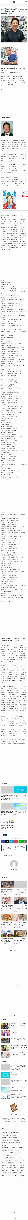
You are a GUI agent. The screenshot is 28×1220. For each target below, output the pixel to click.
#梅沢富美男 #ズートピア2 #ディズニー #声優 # (12, 1147)
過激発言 (3, 1175)
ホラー (3, 1162)
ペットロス (22, 1160)
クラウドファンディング (7, 1155)
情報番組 (4, 13)
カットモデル (17, 1152)
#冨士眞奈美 (17, 1140)
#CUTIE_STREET (5, 1132)
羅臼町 (9, 1172)
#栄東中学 (4, 1145)
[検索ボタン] (26, 2)
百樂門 (22, 1170)
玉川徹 (18, 1170)
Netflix (11, 1152)
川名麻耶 (3, 1167)
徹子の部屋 (9, 1167)
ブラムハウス (16, 1160)
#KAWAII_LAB (5, 1135)
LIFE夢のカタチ (5, 1152)
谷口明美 (20, 1172)
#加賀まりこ (4, 1142)
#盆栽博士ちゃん (5, 1150)
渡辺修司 (22, 1167)
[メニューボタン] (2, 2)
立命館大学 (4, 1172)
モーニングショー (10, 1162)
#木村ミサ (18, 1142)
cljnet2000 (14, 869)
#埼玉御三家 (11, 1142)
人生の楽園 (4, 1165)
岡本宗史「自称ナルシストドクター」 (16, 1165)
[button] (3, 841)
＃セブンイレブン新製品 (19, 1175)
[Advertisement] (14, 101)
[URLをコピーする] (25, 841)
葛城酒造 (15, 1172)
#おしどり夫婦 (13, 1135)
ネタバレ (19, 1157)
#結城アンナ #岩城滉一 (15, 1150)
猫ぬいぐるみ (12, 1170)
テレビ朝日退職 (5, 1157)
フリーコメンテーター (6, 1160)
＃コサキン (9, 1175)
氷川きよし (16, 1167)
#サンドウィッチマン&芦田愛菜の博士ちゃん (11, 1137)
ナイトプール (13, 1157)
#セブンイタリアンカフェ (7, 1140)
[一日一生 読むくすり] (14, 2)
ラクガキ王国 (18, 1162)
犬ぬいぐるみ (4, 1170)
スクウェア (16, 1155)
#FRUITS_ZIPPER (15, 1132)
